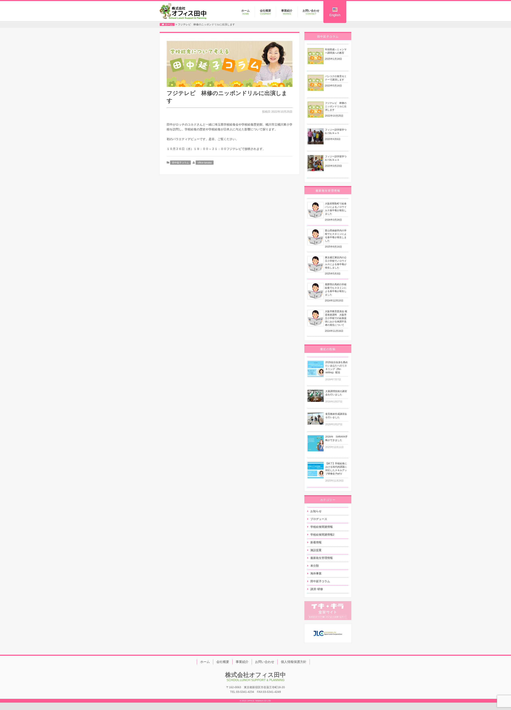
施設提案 (316, 550)
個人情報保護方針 (293, 661)
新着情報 (316, 542)
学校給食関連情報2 (322, 534)
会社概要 (265, 12)
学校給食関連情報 (321, 526)
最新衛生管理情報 (321, 557)
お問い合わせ (311, 12)
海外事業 (316, 573)
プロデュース (318, 519)
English (334, 15)
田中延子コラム (180, 162)
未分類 (314, 565)
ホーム (245, 12)
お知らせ (316, 511)
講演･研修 (316, 589)
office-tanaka (205, 162)
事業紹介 (286, 12)
